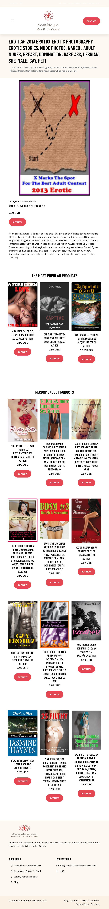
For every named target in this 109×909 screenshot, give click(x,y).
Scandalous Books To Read (27, 871)
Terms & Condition (90, 900)
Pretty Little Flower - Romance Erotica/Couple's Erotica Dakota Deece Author (23, 453)
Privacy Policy (82, 904)
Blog (16, 882)
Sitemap (95, 904)
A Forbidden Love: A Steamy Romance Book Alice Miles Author (22, 335)
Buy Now (17, 222)
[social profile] (21, 3)
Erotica (32, 201)
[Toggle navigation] (12, 20)
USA (64, 3)
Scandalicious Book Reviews (27, 865)
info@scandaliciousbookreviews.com (83, 3)
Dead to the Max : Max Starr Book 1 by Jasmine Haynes (22, 764)
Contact (92, 21)
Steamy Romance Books (26, 876)
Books (25, 201)
